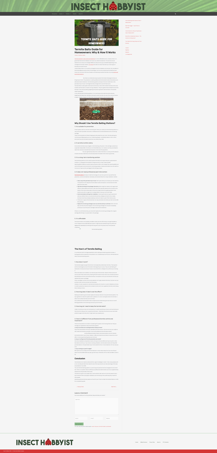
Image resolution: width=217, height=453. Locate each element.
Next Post (114, 386)
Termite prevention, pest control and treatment (85, 58)
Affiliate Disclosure (143, 442)
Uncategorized (128, 54)
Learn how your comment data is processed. (101, 426)
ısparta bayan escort (79, 214)
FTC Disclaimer (166, 442)
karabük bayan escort (79, 333)
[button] (175, 14)
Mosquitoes (54, 13)
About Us (81, 13)
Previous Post (80, 386)
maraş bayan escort (79, 315)
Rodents (68, 13)
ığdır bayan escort (79, 151)
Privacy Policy (152, 442)
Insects (61, 13)
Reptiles (74, 13)
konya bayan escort (79, 78)
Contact (136, 442)
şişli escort (91, 64)
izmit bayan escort (79, 258)
